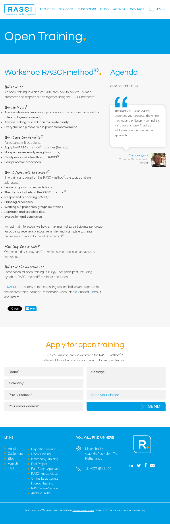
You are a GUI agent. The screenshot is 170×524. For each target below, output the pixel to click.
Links (9, 437)
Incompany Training (44, 459)
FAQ (11, 468)
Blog (104, 9)
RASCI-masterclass (44, 473)
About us (46, 9)
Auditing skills (40, 493)
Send (154, 406)
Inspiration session (43, 449)
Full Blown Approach (45, 469)
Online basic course (44, 478)
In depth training (42, 483)
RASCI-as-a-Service (44, 488)
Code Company (137, 510)
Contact (137, 9)
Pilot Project (39, 464)
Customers (86, 9)
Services (66, 9)
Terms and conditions (83, 510)
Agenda (119, 9)
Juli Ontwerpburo (118, 510)
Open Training (41, 454)
